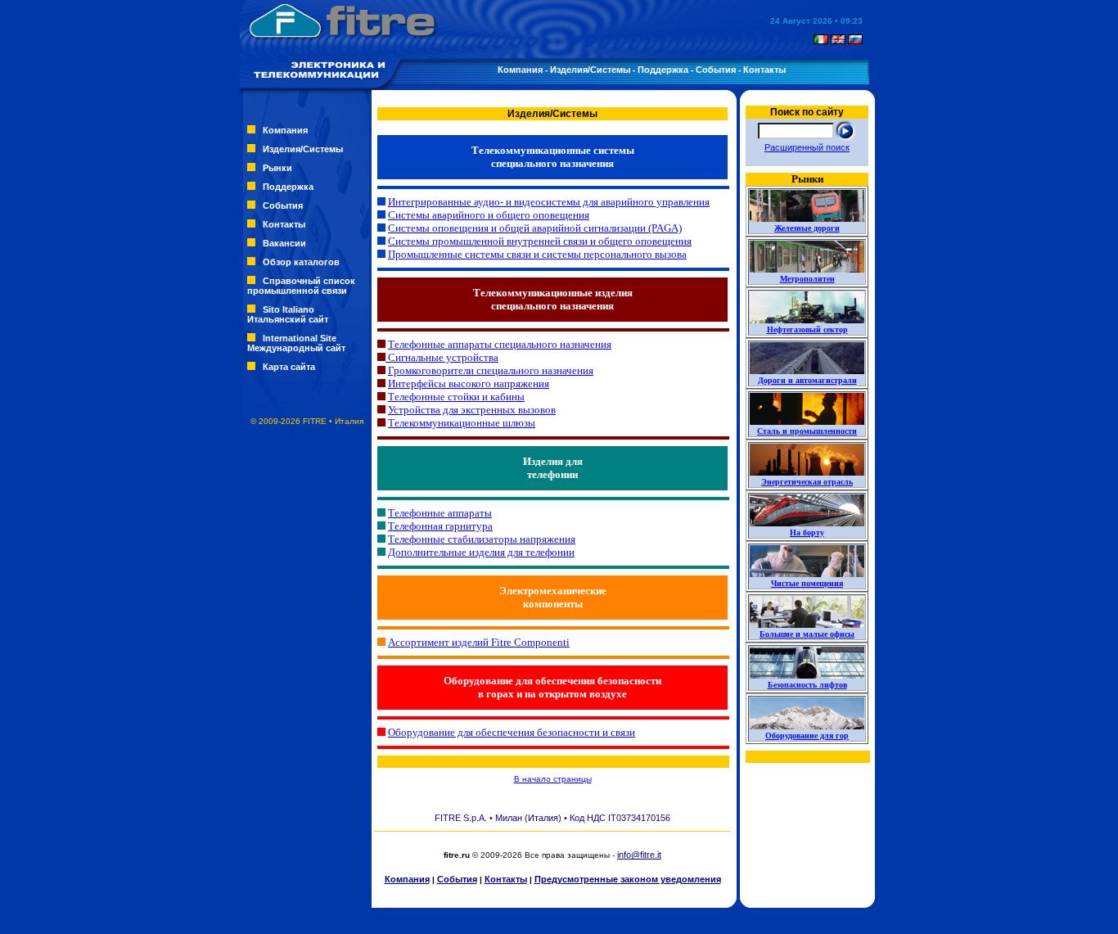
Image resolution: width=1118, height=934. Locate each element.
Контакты (764, 69)
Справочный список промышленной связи (301, 286)
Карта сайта (289, 367)
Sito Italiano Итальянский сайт (287, 314)
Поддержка (663, 69)
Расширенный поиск (807, 147)
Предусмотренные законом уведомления (627, 879)
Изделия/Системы (590, 69)
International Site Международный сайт (296, 343)
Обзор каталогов (301, 262)
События (716, 69)
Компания (520, 69)
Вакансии (284, 243)
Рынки (277, 168)
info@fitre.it (639, 855)
